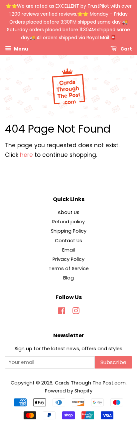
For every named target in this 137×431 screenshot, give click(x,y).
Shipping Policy (68, 231)
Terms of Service (69, 268)
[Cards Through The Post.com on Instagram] (75, 312)
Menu (20, 49)
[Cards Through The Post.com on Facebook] (62, 312)
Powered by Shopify (68, 390)
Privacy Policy (68, 259)
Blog (68, 277)
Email (68, 250)
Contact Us (68, 240)
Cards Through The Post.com (90, 382)
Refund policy (68, 221)
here (26, 155)
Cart (125, 49)
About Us (68, 212)
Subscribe (113, 362)
